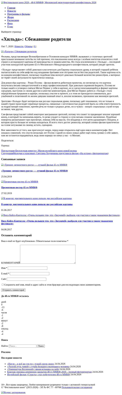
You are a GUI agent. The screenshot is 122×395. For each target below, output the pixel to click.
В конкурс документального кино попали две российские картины (37, 204)
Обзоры (28, 46)
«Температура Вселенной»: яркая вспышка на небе (33, 369)
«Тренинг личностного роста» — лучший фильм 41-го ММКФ (34, 170)
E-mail (5, 273)
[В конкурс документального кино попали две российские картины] (36, 198)
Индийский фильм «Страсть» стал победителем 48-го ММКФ (38, 374)
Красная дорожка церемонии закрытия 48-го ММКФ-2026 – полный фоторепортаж (49, 372)
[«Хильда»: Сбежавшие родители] (19, 51)
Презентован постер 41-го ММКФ (19, 187)
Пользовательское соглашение (77, 387)
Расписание (13, 20)
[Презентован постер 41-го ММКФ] (19, 181)
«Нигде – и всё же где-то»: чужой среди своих (30, 364)
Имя (4, 268)
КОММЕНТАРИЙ (10, 263)
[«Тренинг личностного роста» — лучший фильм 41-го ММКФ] (34, 165)
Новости (19, 46)
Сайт (3, 279)
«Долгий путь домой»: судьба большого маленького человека (38, 366)
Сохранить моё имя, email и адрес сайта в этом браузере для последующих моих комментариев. (52, 284)
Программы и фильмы (18, 14)
